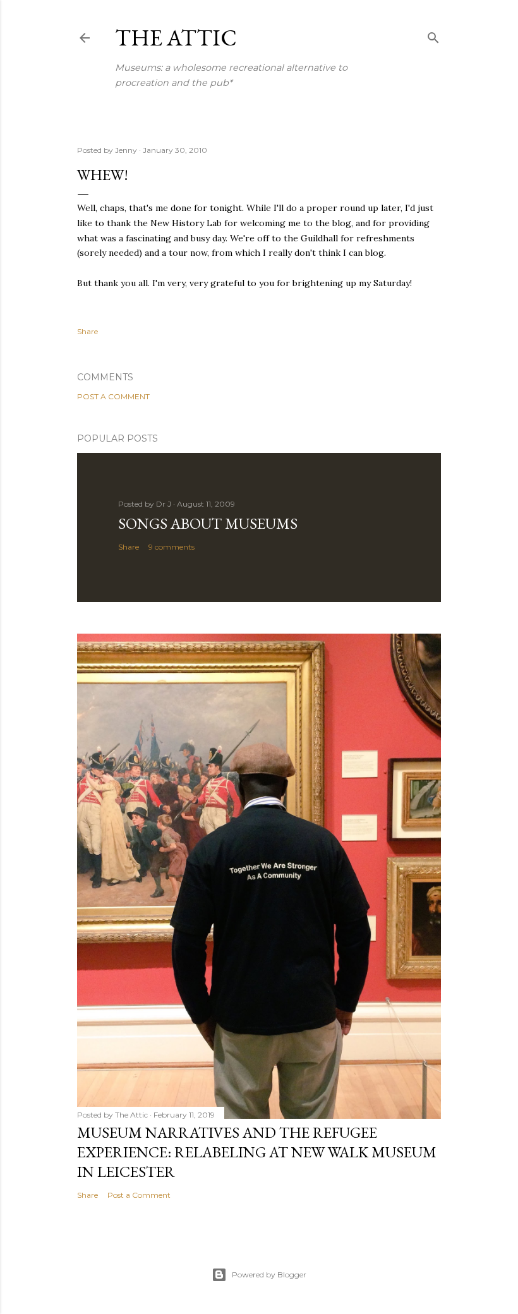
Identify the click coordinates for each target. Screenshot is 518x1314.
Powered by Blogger (269, 1274)
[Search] (433, 35)
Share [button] (87, 331)
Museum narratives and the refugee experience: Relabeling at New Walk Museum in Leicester (257, 1152)
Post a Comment (113, 396)
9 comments (171, 547)
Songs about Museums (208, 523)
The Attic (176, 37)
